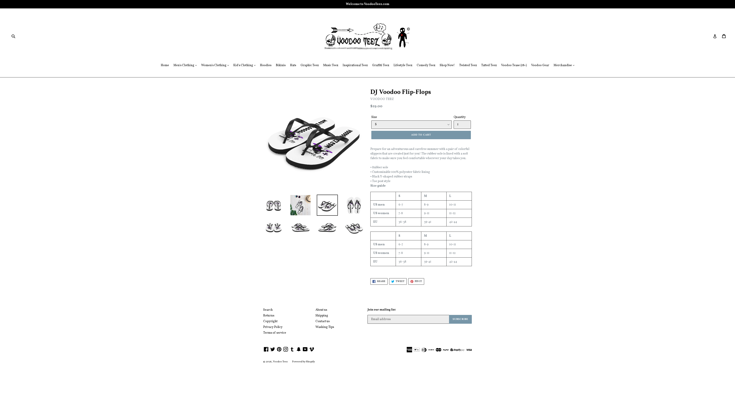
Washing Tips (324, 327)
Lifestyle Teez (403, 65)
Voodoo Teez (280, 361)
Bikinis (281, 65)
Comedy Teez (426, 65)
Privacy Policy (273, 327)
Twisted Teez (468, 65)
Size (374, 117)
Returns (268, 316)
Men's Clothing (184, 65)
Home (165, 65)
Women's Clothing (214, 65)
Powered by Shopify (303, 361)
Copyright (270, 321)
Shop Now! (447, 65)
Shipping (321, 316)
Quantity (460, 117)
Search (268, 310)
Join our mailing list (382, 309)
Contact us (322, 321)
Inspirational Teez (355, 65)
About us (321, 310)
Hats (293, 65)
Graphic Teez (310, 65)
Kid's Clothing (243, 65)
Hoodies (265, 65)
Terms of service (274, 333)
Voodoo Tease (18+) (514, 65)
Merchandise (563, 65)
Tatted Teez (489, 65)
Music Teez (330, 65)
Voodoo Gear (540, 65)
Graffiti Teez (380, 65)
